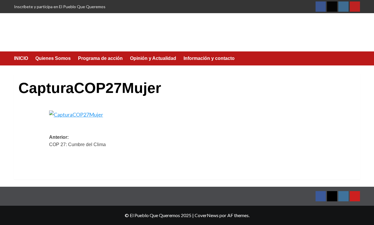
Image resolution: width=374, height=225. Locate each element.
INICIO (21, 58)
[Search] (356, 59)
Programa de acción (100, 58)
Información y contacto (209, 58)
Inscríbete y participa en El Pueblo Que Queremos (59, 6)
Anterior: (77, 141)
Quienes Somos (53, 58)
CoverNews (207, 215)
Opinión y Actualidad (153, 58)
